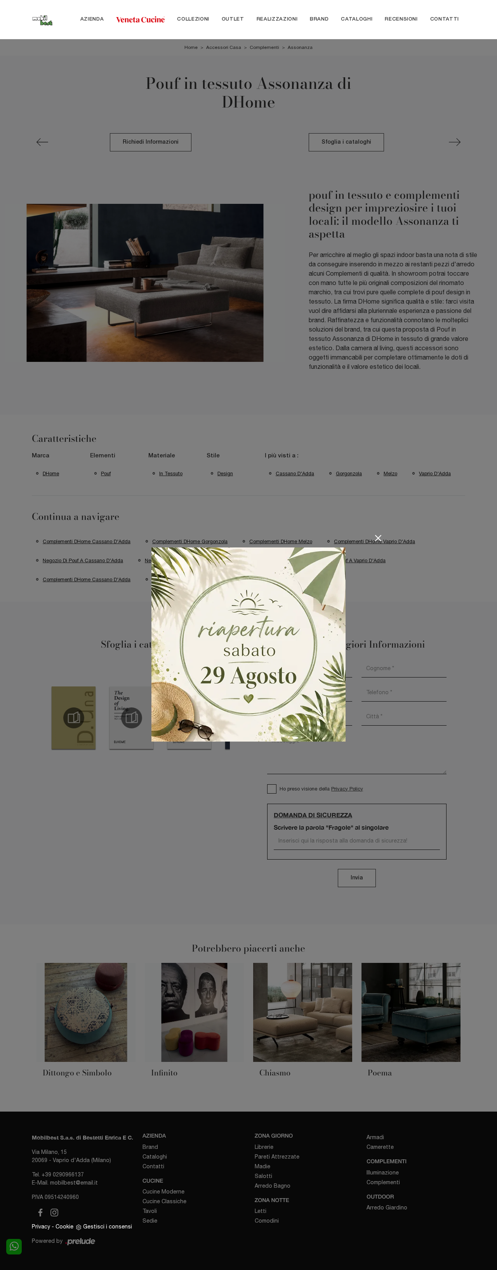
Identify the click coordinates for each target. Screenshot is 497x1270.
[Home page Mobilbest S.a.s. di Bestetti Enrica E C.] (42, 19)
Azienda (92, 19)
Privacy (41, 1226)
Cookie (64, 1226)
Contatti (444, 19)
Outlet (233, 19)
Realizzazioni (277, 19)
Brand (319, 19)
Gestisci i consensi (107, 1226)
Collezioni (193, 19)
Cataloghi (356, 19)
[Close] (378, 538)
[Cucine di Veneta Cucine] (140, 19)
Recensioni (401, 19)
